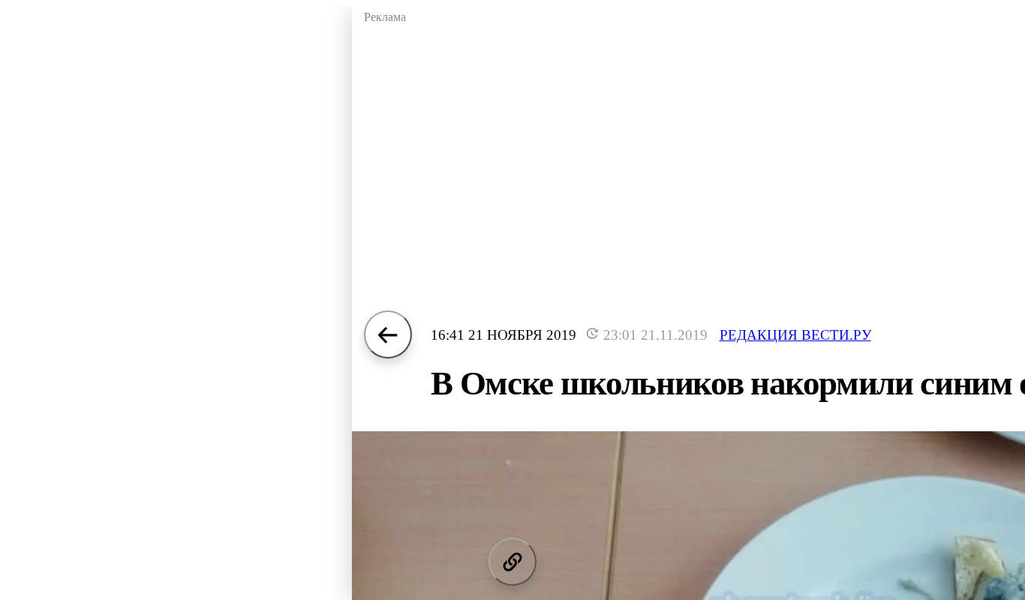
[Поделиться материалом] (512, 562)
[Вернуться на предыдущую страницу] (388, 334)
